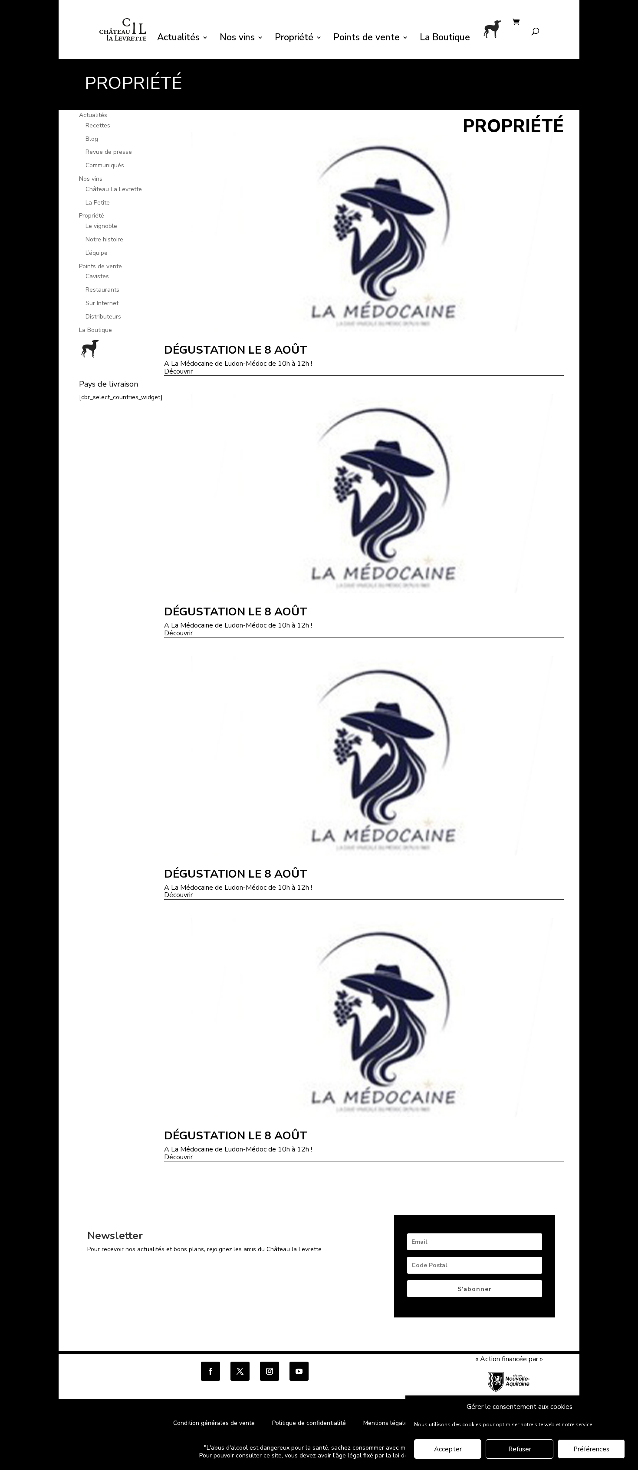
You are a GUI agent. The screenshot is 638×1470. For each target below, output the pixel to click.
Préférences (591, 1449)
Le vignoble (101, 226)
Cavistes (97, 276)
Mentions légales (387, 1423)
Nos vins (237, 38)
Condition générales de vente (214, 1423)
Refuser (519, 1449)
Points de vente (366, 38)
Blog (92, 139)
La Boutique (445, 38)
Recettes (98, 125)
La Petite (98, 202)
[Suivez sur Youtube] (299, 1371)
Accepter (448, 1449)
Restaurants (102, 290)
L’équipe (97, 253)
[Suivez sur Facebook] (210, 1371)
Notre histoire (104, 239)
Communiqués (105, 165)
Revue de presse (109, 152)
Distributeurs (103, 316)
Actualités (178, 38)
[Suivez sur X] (240, 1371)
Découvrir (178, 372)
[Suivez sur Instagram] (269, 1371)
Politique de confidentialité (310, 1423)
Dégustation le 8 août (235, 350)
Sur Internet (102, 303)
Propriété (294, 38)
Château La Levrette (114, 189)
